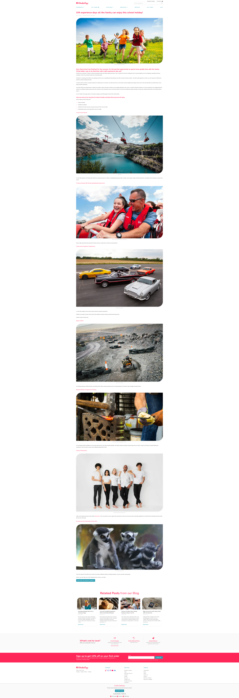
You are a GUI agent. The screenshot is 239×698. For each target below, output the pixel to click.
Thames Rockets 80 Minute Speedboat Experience (90, 183)
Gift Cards (150, 7)
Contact (126, 675)
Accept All (119, 690)
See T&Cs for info (133, 642)
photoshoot (97, 516)
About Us (146, 675)
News (145, 673)
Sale (161, 7)
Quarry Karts (79, 321)
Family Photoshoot (81, 450)
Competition (146, 670)
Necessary (114, 696)
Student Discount (128, 681)
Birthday (137, 7)
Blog (145, 672)
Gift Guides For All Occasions (89, 15)
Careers (145, 676)
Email (129, 655)
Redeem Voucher (151, 1)
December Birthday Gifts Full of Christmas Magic (85, 612)
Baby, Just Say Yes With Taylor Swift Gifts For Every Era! (152, 612)
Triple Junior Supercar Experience (85, 246)
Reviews (126, 678)
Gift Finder (94, 7)
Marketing (126, 696)
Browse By (123, 7)
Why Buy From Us (128, 673)
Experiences (79, 7)
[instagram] (108, 670)
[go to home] (82, 3)
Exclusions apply (85, 659)
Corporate (126, 682)
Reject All (123, 693)
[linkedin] (115, 670)
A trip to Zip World (81, 112)
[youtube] (112, 670)
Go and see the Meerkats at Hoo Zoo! (86, 521)
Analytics (120, 696)
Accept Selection (117, 693)
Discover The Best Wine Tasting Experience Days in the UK (129, 612)
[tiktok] (105, 670)
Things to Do (127, 679)
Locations (109, 7)
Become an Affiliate (148, 679)
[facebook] (110, 670)
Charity (125, 676)
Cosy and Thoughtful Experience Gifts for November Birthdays (107, 612)
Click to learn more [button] (114, 645)
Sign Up (158, 657)
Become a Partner (147, 678)
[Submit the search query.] (161, 3)
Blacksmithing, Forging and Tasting (86, 389)
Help (125, 672)
